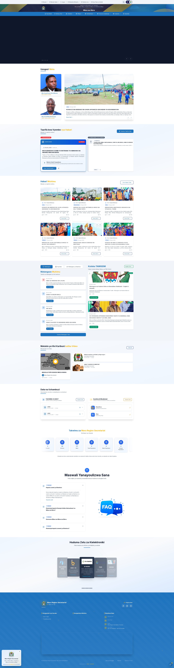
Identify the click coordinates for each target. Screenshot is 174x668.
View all (130, 351)
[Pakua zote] (80, 411)
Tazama (50, 290)
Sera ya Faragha (110, 664)
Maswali (44, 2)
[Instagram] (127, 609)
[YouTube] (130, 609)
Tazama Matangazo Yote (63, 338)
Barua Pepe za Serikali (98, 2)
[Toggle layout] (20, 651)
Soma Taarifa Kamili (48, 172)
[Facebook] (123, 609)
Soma (95, 173)
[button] (63, 496)
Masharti (119, 664)
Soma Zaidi (67, 121)
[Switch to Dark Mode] (123, 2)
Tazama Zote (80, 403)
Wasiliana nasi (85, 2)
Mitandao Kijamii (54, 2)
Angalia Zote (128, 270)
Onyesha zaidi (49, 503)
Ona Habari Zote (127, 186)
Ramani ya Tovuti (128, 664)
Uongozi (63, 2)
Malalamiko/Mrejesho (74, 2)
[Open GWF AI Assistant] (170, 664)
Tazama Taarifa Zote (126, 135)
